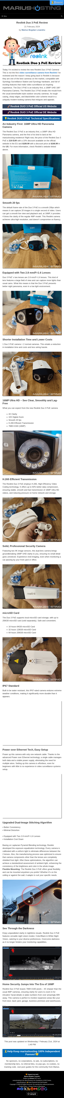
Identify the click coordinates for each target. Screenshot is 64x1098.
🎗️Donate (57, 2)
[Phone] (32, 1089)
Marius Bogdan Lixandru (32, 1076)
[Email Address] (35, 1089)
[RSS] (28, 1089)
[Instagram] (45, 1089)
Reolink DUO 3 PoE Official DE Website (33, 112)
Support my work (32, 1074)
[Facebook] (21, 1089)
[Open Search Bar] (61, 16)
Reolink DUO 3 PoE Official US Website (33, 106)
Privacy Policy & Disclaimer (37, 1086)
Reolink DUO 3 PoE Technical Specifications (33, 118)
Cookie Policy (23, 1086)
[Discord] (18, 1089)
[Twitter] (25, 1089)
